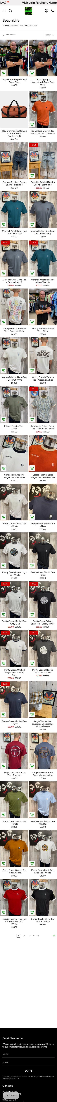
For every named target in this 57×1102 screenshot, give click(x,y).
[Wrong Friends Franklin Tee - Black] (43, 307)
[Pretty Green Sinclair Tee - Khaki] (14, 799)
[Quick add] (3, 73)
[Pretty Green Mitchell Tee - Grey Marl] (14, 599)
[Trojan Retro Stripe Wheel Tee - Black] (14, 58)
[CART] (53, 11)
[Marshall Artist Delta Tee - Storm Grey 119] (14, 258)
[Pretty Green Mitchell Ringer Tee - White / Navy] (14, 648)
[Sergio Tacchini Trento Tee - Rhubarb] (14, 751)
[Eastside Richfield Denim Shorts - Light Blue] (43, 160)
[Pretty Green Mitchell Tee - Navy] (14, 699)
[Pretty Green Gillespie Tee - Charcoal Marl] (43, 648)
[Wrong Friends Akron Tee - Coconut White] (14, 355)
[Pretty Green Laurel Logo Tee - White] (14, 550)
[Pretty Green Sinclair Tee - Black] (43, 550)
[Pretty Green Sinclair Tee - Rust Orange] (14, 848)
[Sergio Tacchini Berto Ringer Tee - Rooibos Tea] (43, 453)
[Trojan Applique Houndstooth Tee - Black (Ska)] (43, 58)
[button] (10, 11)
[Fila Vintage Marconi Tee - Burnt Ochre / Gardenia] (43, 109)
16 (38, 935)
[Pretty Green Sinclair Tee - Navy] (43, 502)
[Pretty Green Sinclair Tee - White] (14, 502)
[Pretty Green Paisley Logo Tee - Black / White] (43, 599)
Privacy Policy (46, 1077)
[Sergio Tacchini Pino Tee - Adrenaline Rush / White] (14, 897)
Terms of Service (8, 1078)
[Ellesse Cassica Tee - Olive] (14, 404)
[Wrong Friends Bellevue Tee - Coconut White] (14, 307)
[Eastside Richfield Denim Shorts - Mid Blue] (14, 160)
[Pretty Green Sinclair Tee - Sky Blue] (43, 799)
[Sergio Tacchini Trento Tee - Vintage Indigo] (43, 751)
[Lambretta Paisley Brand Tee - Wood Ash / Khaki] (43, 404)
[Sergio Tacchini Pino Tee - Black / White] (43, 897)
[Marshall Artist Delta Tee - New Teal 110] (43, 258)
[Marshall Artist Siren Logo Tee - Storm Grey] (43, 209)
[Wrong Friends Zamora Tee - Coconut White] (43, 355)
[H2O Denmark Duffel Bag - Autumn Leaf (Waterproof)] (14, 109)
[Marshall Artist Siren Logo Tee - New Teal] (14, 209)
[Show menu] (4, 11)
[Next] (48, 935)
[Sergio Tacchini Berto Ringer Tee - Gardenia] (14, 453)
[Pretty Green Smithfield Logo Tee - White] (43, 848)
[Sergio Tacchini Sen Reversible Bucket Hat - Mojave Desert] (43, 699)
